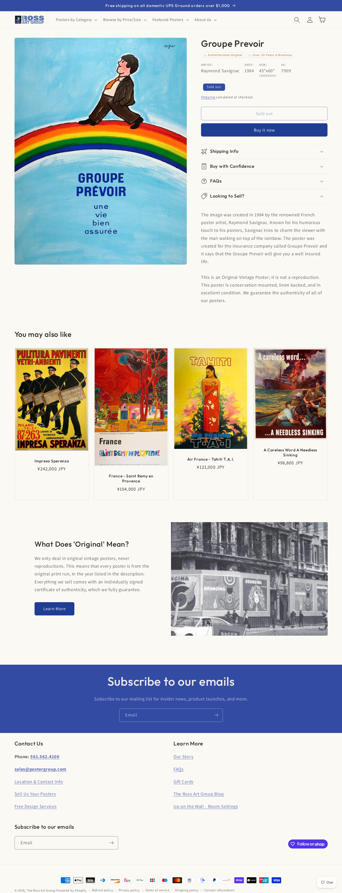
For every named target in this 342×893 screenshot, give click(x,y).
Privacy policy (129, 890)
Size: (263, 65)
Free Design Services (36, 806)
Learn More (54, 608)
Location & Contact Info (39, 781)
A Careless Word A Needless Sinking (290, 452)
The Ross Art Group (41, 890)
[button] (76, 20)
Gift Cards (184, 781)
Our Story (183, 756)
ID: (283, 65)
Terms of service (157, 890)
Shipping (208, 97)
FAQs (179, 769)
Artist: (207, 65)
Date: (249, 65)
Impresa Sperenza (52, 460)
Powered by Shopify (71, 890)
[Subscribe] (216, 715)
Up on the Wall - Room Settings (206, 806)
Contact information (219, 890)
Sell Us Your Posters (35, 794)
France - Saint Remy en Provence (131, 478)
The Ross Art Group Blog (199, 794)
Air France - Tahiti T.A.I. (211, 459)
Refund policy (102, 890)
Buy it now (264, 130)
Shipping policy (187, 890)
